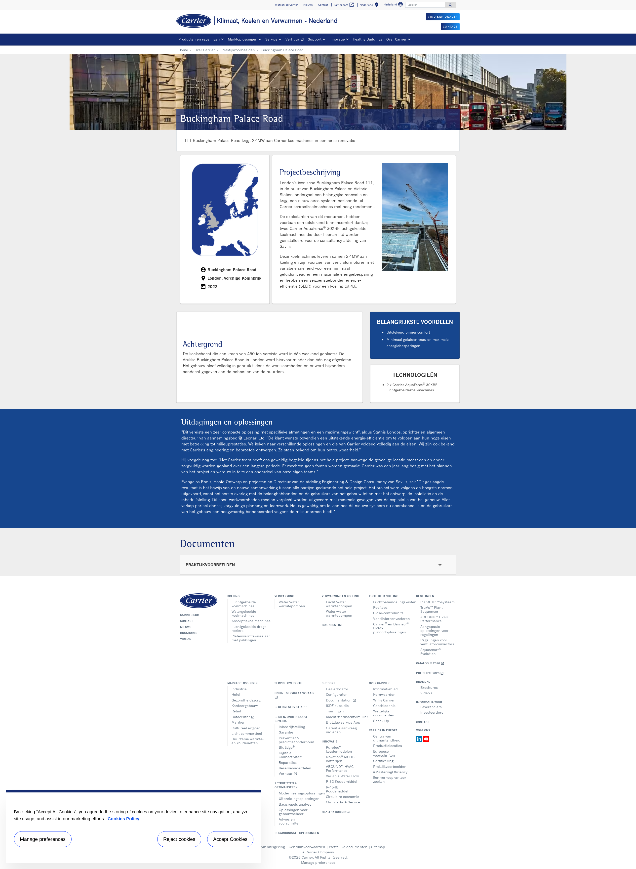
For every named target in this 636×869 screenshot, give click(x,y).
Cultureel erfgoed (246, 728)
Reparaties (288, 762)
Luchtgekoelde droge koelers (249, 628)
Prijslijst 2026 (430, 673)
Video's (185, 639)
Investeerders (431, 712)
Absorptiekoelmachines (249, 621)
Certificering (383, 761)
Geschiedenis (384, 705)
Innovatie (329, 741)
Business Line (332, 625)
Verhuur (295, 40)
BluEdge (287, 747)
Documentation (341, 700)
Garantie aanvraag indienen (341, 730)
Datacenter (243, 717)
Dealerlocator (337, 689)
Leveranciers (431, 707)
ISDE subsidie (337, 705)
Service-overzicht (289, 683)
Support (328, 683)
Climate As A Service (343, 802)
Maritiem (239, 722)
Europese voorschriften (384, 753)
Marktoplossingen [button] (242, 39)
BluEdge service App (291, 707)
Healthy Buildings (367, 39)
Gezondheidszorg (246, 700)
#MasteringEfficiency (390, 772)
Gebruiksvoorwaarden (307, 847)
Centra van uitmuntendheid (386, 738)
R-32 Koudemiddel (341, 781)
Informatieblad (385, 689)
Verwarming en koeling (340, 596)
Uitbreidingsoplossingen (296, 798)
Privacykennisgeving (268, 847)
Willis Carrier (384, 700)
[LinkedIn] (419, 738)
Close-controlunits (388, 613)
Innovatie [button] (337, 39)
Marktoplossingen (242, 683)
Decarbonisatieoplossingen (294, 833)
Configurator (336, 694)
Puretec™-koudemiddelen (339, 749)
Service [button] (271, 39)
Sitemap (378, 847)
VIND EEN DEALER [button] (443, 16)
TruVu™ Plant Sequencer (431, 609)
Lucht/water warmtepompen (339, 604)
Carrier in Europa (383, 730)
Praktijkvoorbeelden (238, 50)
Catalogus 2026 (430, 663)
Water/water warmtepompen (292, 604)
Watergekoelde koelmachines (244, 613)
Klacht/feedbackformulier (343, 717)
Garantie (286, 732)
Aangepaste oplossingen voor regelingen (434, 630)
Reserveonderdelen (295, 768)
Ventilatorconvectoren (391, 618)
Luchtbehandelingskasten (391, 602)
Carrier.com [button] (344, 4)
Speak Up (381, 721)
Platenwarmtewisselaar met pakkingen (249, 638)
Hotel (236, 694)
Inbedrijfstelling (292, 727)
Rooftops (380, 607)
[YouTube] (426, 738)
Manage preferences (318, 862)
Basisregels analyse (295, 804)
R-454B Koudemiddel (337, 789)
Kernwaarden (384, 694)
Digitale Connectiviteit (290, 755)
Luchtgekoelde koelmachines (244, 604)
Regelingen (425, 596)
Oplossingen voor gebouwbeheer (293, 812)
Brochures (188, 633)
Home (183, 50)
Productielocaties (387, 745)
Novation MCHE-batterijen (340, 758)
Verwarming (284, 596)
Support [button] (314, 39)
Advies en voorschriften (290, 821)
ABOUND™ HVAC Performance (434, 619)
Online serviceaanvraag (294, 695)
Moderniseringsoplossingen (296, 793)
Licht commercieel (247, 733)
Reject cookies (179, 839)
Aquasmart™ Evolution (430, 652)
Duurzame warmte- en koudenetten (248, 741)
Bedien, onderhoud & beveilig (291, 719)
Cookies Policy (123, 818)
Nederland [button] (370, 5)
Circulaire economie (342, 796)
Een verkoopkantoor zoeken (389, 779)
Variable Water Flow (342, 776)
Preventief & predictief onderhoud (296, 740)
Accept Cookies (230, 839)
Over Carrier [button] (396, 39)
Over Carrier (205, 50)
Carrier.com (189, 615)
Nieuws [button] (308, 4)
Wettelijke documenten (383, 713)
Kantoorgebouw (245, 705)
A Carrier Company (318, 852)
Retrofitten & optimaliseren (286, 785)
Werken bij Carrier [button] (286, 4)
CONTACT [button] (450, 26)
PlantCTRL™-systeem (437, 602)
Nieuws (185, 627)
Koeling (233, 596)
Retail (236, 711)
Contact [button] (323, 4)
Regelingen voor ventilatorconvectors (437, 642)
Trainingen (335, 711)
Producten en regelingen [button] (199, 39)
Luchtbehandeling (383, 596)
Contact (186, 621)
